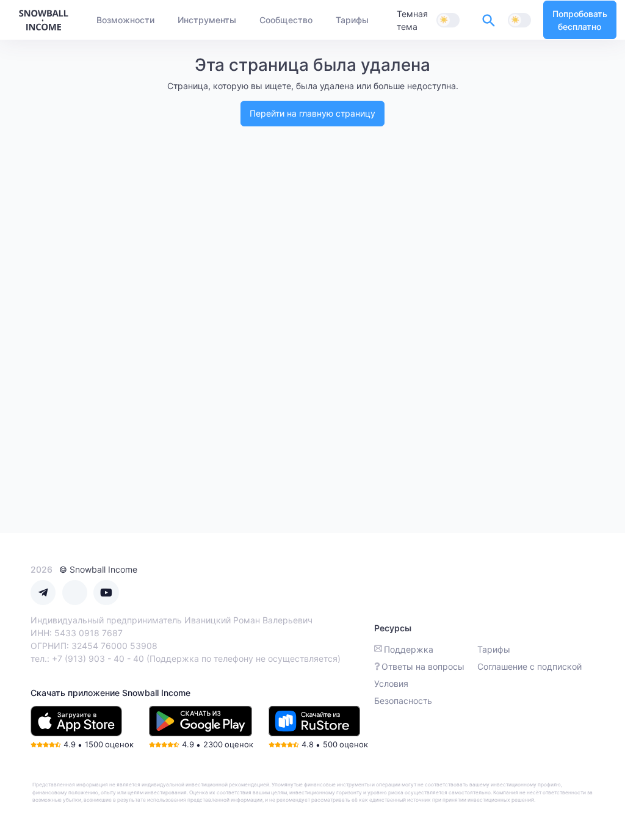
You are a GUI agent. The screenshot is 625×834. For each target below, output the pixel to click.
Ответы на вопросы (422, 666)
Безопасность (403, 700)
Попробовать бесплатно (579, 20)
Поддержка (408, 649)
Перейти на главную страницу (312, 113)
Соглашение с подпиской (529, 666)
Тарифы (493, 649)
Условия (391, 683)
